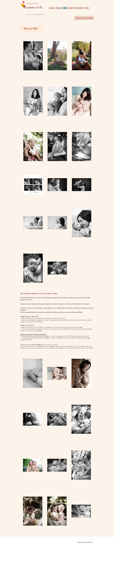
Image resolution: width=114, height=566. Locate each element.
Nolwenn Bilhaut (32, 3)
